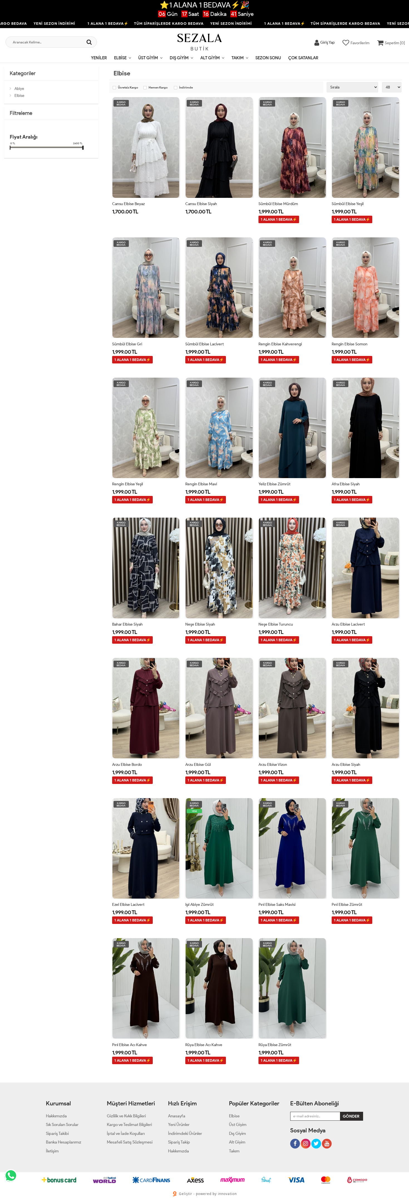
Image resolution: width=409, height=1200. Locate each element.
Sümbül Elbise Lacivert (204, 344)
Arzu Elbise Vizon (272, 764)
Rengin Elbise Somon (350, 344)
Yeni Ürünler (178, 1124)
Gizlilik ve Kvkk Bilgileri (126, 1115)
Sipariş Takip (179, 1142)
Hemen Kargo (158, 87)
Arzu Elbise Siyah (346, 764)
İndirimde (186, 87)
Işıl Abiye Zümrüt (199, 904)
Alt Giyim (210, 57)
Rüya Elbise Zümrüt (274, 1044)
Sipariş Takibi (57, 1133)
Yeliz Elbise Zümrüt (274, 484)
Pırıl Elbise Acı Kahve (129, 1044)
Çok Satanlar (303, 57)
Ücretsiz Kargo (128, 87)
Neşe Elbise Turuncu (275, 624)
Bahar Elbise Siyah (127, 624)
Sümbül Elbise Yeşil (348, 203)
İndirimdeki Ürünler (185, 1133)
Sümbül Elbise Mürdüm (278, 203)
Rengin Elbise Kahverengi (280, 344)
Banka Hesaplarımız (63, 1142)
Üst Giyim (148, 57)
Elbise (120, 57)
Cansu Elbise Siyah (201, 203)
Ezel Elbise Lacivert (128, 904)
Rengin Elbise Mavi (201, 484)
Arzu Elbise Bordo (127, 764)
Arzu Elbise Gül (198, 764)
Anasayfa (176, 1115)
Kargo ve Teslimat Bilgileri (129, 1124)
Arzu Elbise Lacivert (348, 624)
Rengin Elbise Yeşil (127, 484)
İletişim (52, 1151)
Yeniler (99, 57)
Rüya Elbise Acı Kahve (203, 1044)
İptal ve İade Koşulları (126, 1133)
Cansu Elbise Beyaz (128, 203)
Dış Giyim (179, 57)
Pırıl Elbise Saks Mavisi (276, 904)
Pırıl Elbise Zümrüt (347, 904)
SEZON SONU (268, 57)
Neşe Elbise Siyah (200, 624)
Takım (237, 57)
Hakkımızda (56, 1115)
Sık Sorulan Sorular (62, 1124)
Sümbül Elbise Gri (127, 344)
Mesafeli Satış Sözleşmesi (129, 1142)
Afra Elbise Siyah (346, 484)
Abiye (19, 88)
